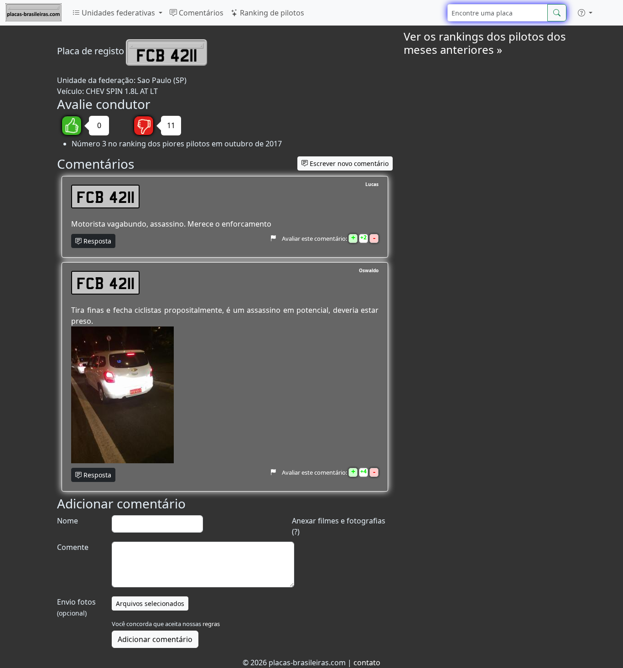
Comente (72, 547)
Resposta (96, 241)
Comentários (200, 13)
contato (366, 663)
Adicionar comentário (155, 639)
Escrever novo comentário (348, 163)
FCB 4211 (106, 196)
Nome (67, 521)
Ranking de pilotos (271, 13)
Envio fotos (76, 607)
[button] (585, 13)
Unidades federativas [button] (118, 13)
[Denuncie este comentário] (273, 238)
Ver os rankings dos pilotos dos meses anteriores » (485, 43)
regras (211, 624)
